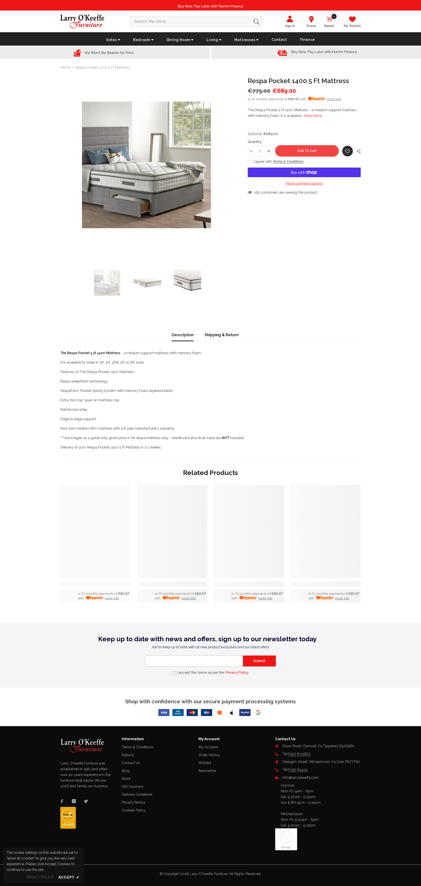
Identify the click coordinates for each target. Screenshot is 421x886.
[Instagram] (74, 801)
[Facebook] (61, 801)
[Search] (196, 21)
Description (183, 334)
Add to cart (307, 151)
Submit (259, 661)
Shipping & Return (222, 334)
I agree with (262, 161)
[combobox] (190, 21)
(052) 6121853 (299, 754)
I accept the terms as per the (212, 672)
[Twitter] (86, 801)
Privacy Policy (236, 672)
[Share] (357, 151)
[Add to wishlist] (347, 151)
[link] (95, 584)
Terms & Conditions (288, 161)
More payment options (304, 183)
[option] (147, 165)
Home (65, 67)
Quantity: (255, 142)
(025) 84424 (298, 770)
